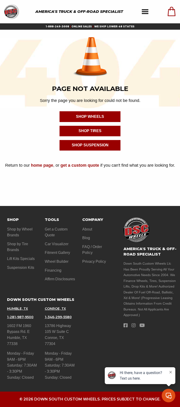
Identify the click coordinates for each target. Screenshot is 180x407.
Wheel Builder (56, 261)
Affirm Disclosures (60, 279)
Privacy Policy (94, 261)
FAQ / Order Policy (92, 250)
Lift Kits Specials (21, 259)
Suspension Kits (20, 268)
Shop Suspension (90, 145)
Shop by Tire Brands (17, 247)
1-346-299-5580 (58, 317)
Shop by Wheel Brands (20, 232)
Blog (86, 238)
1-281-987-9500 (20, 317)
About (87, 229)
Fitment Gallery (57, 253)
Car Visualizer (56, 244)
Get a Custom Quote (56, 232)
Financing (53, 270)
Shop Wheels (90, 117)
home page (42, 165)
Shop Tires (90, 131)
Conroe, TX (55, 308)
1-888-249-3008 (57, 26)
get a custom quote (79, 165)
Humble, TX (17, 308)
